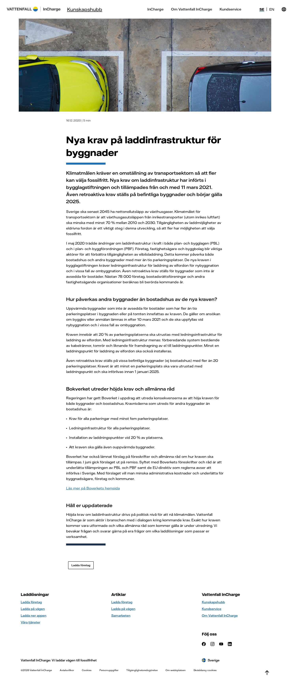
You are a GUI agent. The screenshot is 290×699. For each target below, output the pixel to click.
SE (261, 9)
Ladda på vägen (33, 609)
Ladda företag (31, 602)
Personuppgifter (108, 670)
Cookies (87, 670)
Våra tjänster (30, 622)
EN (271, 9)
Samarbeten (120, 615)
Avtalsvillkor (67, 670)
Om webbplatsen (176, 670)
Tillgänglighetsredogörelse (142, 670)
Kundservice (230, 9)
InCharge (155, 9)
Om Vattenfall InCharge (191, 9)
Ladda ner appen (33, 615)
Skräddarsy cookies (205, 670)
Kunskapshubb (84, 9)
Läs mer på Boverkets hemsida (93, 488)
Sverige (214, 660)
